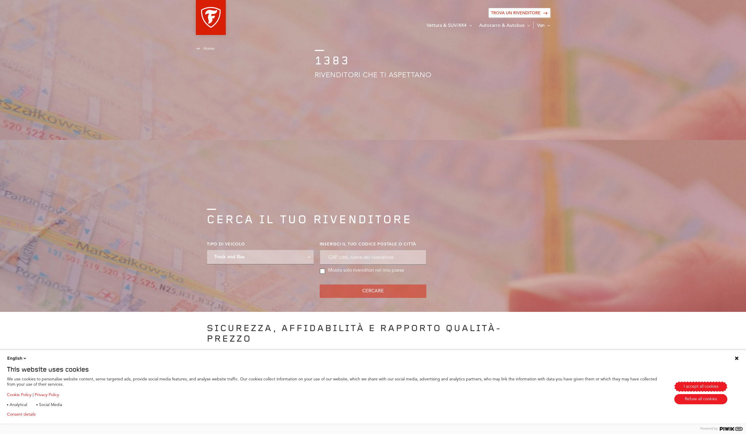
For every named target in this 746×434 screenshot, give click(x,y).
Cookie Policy (19, 395)
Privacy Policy (47, 395)
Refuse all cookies (701, 399)
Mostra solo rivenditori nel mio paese (366, 270)
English (14, 358)
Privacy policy (57, 414)
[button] (211, 17)
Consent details (21, 414)
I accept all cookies (701, 386)
